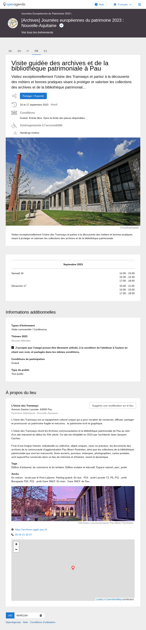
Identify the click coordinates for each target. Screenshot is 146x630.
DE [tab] (10, 51)
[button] (73, 568)
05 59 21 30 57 (23, 534)
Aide (101, 4)
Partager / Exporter (33, 96)
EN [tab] (19, 51)
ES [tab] (45, 51)
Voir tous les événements (37, 32)
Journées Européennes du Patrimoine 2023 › (46, 13)
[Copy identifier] (41, 615)
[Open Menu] (139, 4)
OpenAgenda (13, 622)
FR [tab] (36, 51)
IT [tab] (28, 51)
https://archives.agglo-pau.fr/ (31, 529)
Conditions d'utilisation (42, 622)
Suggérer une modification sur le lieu (112, 405)
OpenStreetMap (114, 599)
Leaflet (99, 599)
